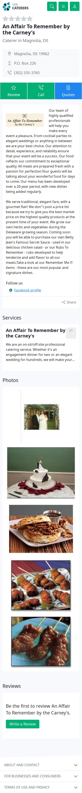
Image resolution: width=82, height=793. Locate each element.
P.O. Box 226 (25, 63)
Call (41, 94)
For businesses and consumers (32, 776)
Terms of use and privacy (27, 787)
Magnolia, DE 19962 (31, 53)
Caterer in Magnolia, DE (25, 40)
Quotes (68, 94)
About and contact (22, 765)
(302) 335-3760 (27, 72)
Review (14, 94)
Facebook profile (27, 290)
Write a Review (22, 723)
